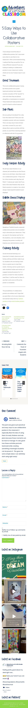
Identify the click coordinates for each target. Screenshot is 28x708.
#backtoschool (8, 685)
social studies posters (17, 301)
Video (7, 687)
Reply (4, 461)
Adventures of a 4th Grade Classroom (15, 665)
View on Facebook (6, 690)
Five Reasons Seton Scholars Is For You (19, 317)
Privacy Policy (14, 704)
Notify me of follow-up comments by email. (13, 530)
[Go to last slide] (4, 383)
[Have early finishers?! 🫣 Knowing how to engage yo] (14, 566)
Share (5, 692)
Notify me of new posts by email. (15, 535)
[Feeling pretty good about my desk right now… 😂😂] (14, 616)
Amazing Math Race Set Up (7, 344)
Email (5, 515)
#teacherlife (20, 682)
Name (5, 507)
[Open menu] (14, 21)
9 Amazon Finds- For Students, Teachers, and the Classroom (7, 328)
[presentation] (7, 373)
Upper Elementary (10, 46)
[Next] (23, 383)
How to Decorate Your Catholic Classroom (6, 318)
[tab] (10, 398)
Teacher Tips (19, 46)
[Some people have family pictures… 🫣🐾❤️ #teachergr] (14, 591)
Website (5, 523)
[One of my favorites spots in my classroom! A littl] (14, 641)
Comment (6, 477)
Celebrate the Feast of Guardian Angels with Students (21, 348)
